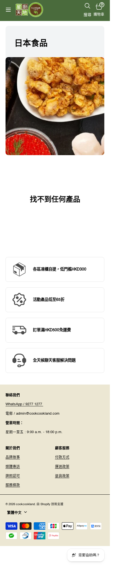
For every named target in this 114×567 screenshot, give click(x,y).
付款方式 (62, 457)
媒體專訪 (13, 466)
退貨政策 (62, 476)
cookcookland (25, 504)
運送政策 (62, 466)
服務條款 (13, 485)
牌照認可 (13, 476)
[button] (8, 10)
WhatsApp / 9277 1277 (24, 404)
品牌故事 (13, 457)
